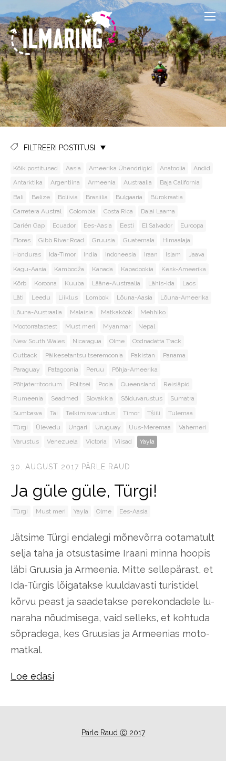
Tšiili (153, 413)
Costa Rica (118, 211)
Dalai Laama (158, 211)
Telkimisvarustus (90, 413)
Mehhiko (153, 312)
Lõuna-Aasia (134, 297)
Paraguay (26, 369)
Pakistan (143, 355)
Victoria (96, 441)
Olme (117, 341)
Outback (25, 355)
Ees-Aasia (98, 225)
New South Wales (39, 341)
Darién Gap (29, 225)
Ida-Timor (62, 254)
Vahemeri (192, 427)
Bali (18, 197)
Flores (21, 240)
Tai (54, 413)
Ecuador (64, 225)
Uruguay (108, 427)
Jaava (196, 254)
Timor (131, 413)
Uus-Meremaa (150, 427)
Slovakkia (99, 398)
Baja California (180, 182)
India (90, 254)
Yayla (147, 441)
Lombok (97, 297)
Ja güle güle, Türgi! (84, 490)
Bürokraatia (166, 197)
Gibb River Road (61, 240)
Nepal (146, 326)
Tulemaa (180, 413)
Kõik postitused (35, 168)
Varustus (26, 441)
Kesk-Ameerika (183, 269)
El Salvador (157, 225)
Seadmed (64, 398)
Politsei (80, 384)
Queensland (138, 384)
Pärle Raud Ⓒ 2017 (113, 732)
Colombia (82, 211)
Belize (41, 197)
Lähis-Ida (161, 283)
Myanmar (116, 326)
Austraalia (138, 182)
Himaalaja (176, 240)
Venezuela (62, 441)
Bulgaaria (129, 197)
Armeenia (102, 182)
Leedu (41, 297)
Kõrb (19, 283)
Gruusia (103, 240)
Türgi (20, 427)
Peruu (95, 369)
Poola (105, 384)
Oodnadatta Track (156, 341)
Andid (201, 168)
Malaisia (81, 312)
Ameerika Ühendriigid (120, 168)
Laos (189, 283)
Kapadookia (137, 269)
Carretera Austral (37, 211)
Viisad (123, 441)
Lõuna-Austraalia (37, 312)
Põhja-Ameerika (135, 369)
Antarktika (28, 182)
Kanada (102, 269)
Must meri (80, 326)
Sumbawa (27, 413)
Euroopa (191, 225)
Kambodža (69, 269)
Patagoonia (63, 369)
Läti (18, 297)
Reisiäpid (176, 384)
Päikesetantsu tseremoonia (84, 355)
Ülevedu (48, 427)
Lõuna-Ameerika (184, 297)
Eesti (127, 225)
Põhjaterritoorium (37, 384)
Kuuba (74, 283)
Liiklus (68, 297)
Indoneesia (120, 254)
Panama (174, 355)
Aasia (73, 168)
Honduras (27, 254)
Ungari (77, 427)
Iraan (151, 254)
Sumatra (182, 398)
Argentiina (65, 182)
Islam (173, 254)
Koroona (45, 283)
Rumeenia (28, 398)
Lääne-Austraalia (116, 283)
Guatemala (139, 240)
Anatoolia (173, 168)
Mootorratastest (35, 326)
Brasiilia (97, 197)
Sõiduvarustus (141, 398)
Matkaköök (116, 312)
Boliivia (68, 197)
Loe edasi (32, 676)
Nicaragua (87, 341)
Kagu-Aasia (29, 269)
